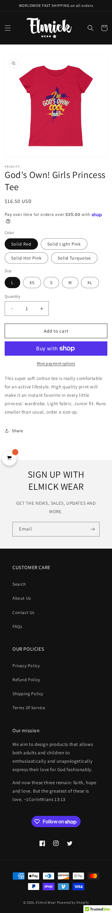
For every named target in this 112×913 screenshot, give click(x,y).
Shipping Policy (27, 693)
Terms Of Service (28, 707)
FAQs (17, 626)
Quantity (12, 296)
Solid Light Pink (64, 244)
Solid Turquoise (74, 258)
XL (89, 282)
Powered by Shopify (73, 902)
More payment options (56, 363)
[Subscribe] (92, 529)
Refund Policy (26, 679)
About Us (21, 598)
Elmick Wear (46, 902)
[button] (8, 28)
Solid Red (21, 244)
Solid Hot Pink (26, 258)
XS (32, 282)
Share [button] (17, 430)
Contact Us (23, 612)
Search (19, 584)
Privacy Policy (26, 665)
